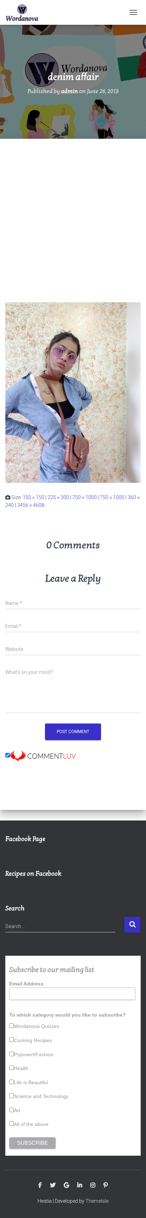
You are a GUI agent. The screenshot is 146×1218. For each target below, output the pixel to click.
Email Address (26, 984)
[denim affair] (73, 392)
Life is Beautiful (31, 1082)
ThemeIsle (96, 1201)
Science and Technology (41, 1096)
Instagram (93, 1185)
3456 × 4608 (30, 505)
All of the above (31, 1124)
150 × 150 (33, 497)
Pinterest (105, 1185)
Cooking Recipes (33, 1040)
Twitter (52, 1185)
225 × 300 (58, 497)
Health (21, 1068)
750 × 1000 (84, 497)
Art (17, 1110)
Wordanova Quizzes (36, 1026)
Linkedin (80, 1185)
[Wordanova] (24, 12)
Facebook (40, 1185)
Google (66, 1185)
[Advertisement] (73, 215)
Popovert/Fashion (34, 1054)
